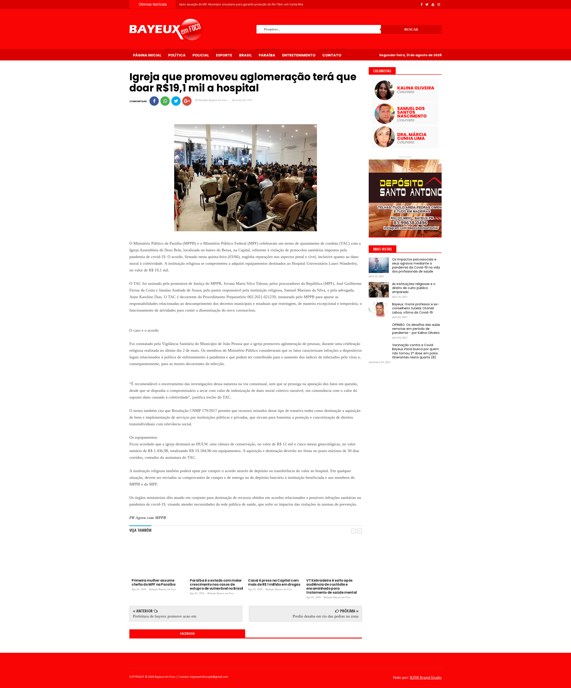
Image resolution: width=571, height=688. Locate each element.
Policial (200, 55)
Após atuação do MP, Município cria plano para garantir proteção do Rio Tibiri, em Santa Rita (241, 4)
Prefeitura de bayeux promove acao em (164, 616)
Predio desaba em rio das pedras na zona (325, 616)
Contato (331, 55)
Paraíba (267, 55)
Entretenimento (298, 55)
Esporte (224, 55)
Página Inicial (147, 55)
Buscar (411, 29)
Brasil (245, 55)
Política (177, 55)
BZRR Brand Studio (426, 677)
